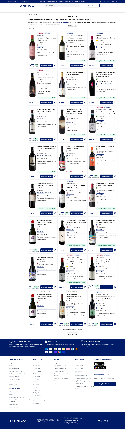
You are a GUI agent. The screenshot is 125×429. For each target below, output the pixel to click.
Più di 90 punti (79, 365)
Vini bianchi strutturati (39, 401)
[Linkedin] (107, 421)
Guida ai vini (37, 359)
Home (30, 14)
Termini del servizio (14, 379)
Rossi (34, 10)
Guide (55, 383)
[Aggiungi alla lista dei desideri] (55, 65)
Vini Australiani (36, 395)
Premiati (77, 363)
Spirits (64, 10)
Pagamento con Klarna (15, 371)
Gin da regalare (79, 383)
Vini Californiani (37, 390)
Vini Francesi (36, 365)
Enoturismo (57, 381)
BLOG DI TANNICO (111, 1)
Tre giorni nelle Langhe (60, 368)
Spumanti (53, 10)
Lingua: (24, 1)
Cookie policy (13, 384)
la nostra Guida (19, 344)
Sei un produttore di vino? (16, 397)
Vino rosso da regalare (81, 375)
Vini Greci (35, 382)
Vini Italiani (36, 363)
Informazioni (14, 388)
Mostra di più (72, 334)
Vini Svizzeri (36, 379)
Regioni (69, 10)
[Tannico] (26, 6)
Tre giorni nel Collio (59, 371)
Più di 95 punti (79, 368)
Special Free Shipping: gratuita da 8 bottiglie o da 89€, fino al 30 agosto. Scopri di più (62, 1)
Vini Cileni (35, 387)
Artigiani (84, 10)
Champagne (46, 10)
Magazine (57, 359)
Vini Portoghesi (37, 371)
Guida (11, 365)
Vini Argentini (36, 392)
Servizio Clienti (38, 344)
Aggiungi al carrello (47, 65)
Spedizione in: (13, 1)
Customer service (14, 368)
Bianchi (39, 10)
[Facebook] (99, 421)
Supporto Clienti (16, 359)
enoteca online (63, 22)
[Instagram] (102, 421)
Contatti (11, 394)
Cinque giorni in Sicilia (60, 365)
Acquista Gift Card (105, 384)
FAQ (10, 363)
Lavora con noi (13, 407)
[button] (101, 6)
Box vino (77, 390)
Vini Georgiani (36, 384)
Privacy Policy (13, 382)
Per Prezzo (28, 10)
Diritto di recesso (14, 376)
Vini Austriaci (36, 376)
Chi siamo (12, 391)
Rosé (59, 10)
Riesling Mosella (37, 403)
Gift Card (102, 1)
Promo (22, 10)
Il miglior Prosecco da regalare (83, 378)
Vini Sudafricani (37, 398)
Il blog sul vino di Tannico (61, 378)
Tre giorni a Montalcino (60, 363)
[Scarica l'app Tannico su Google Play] (100, 367)
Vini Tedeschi (36, 373)
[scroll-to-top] (121, 420)
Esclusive (91, 10)
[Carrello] (105, 6)
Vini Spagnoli (36, 368)
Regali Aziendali (13, 404)
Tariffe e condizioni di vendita (17, 373)
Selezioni (78, 372)
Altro (103, 10)
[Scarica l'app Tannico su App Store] (99, 364)
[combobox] (63, 5)
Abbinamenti (76, 10)
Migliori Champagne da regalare (84, 381)
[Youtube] (105, 421)
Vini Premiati (80, 359)
